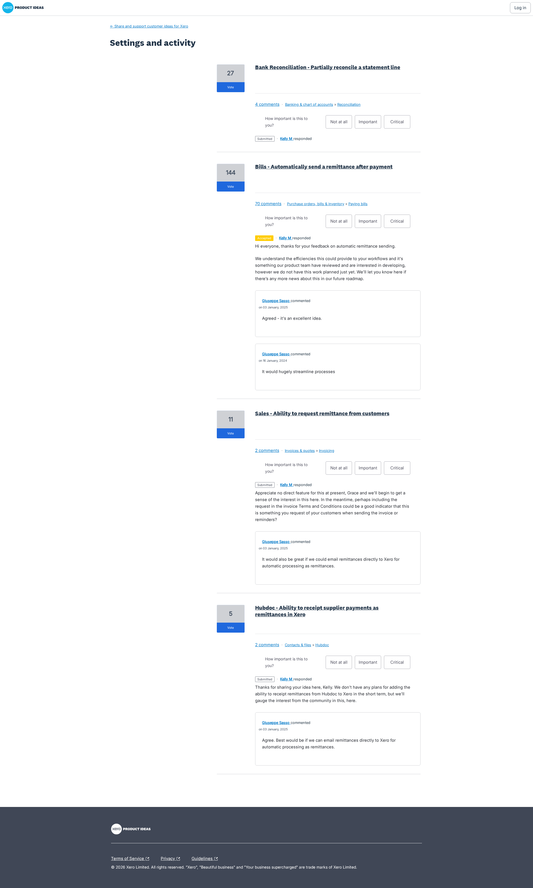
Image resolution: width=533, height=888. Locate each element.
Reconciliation (349, 104)
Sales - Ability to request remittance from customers (322, 413)
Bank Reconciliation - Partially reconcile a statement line (327, 67)
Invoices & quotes (300, 450)
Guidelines (203, 857)
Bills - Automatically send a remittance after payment (324, 166)
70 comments (268, 203)
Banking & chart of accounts (309, 104)
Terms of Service (128, 857)
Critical (400, 124)
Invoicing (326, 450)
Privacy (168, 857)
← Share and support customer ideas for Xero (149, 26)
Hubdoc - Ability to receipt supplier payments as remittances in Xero (317, 611)
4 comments (267, 104)
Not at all (341, 124)
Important (370, 124)
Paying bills (358, 204)
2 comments (267, 450)
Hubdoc (322, 645)
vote (230, 87)
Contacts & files (298, 645)
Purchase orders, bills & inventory (315, 204)
